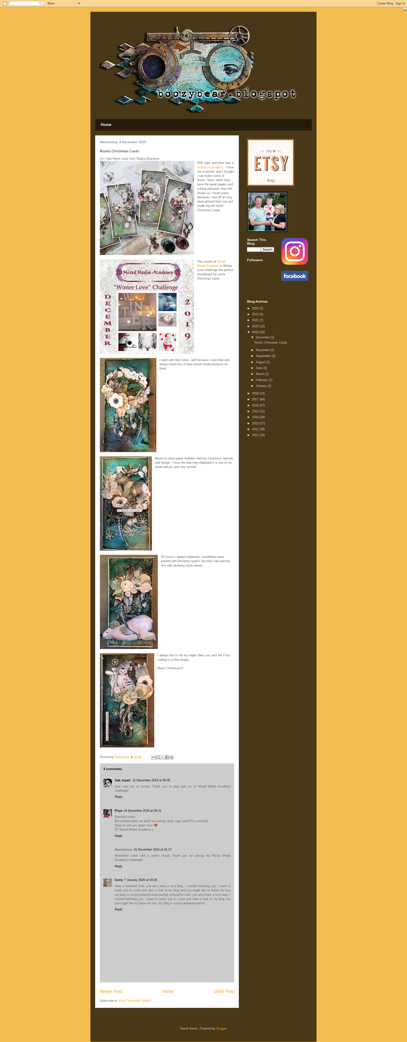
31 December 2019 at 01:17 (152, 849)
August (261, 362)
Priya (118, 810)
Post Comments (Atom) (135, 1000)
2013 (256, 423)
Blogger (221, 1028)
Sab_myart (123, 780)
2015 (256, 411)
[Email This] (153, 757)
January (262, 386)
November (263, 350)
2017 (256, 399)
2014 (256, 417)
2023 (256, 308)
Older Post (224, 991)
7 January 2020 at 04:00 (140, 880)
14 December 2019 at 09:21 (142, 810)
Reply (118, 797)
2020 (256, 326)
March (260, 374)
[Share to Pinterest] (171, 757)
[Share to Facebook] (167, 757)
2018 (256, 393)
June (259, 368)
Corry (119, 880)
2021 (256, 320)
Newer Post (111, 991)
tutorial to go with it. (210, 167)
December (263, 337)
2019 (256, 332)
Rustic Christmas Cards (271, 342)
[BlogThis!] (158, 757)
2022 (256, 314)
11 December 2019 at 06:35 (151, 780)
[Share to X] (162, 757)
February (262, 380)
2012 (256, 429)
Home (106, 125)
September (264, 356)
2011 (256, 435)
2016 (256, 405)
